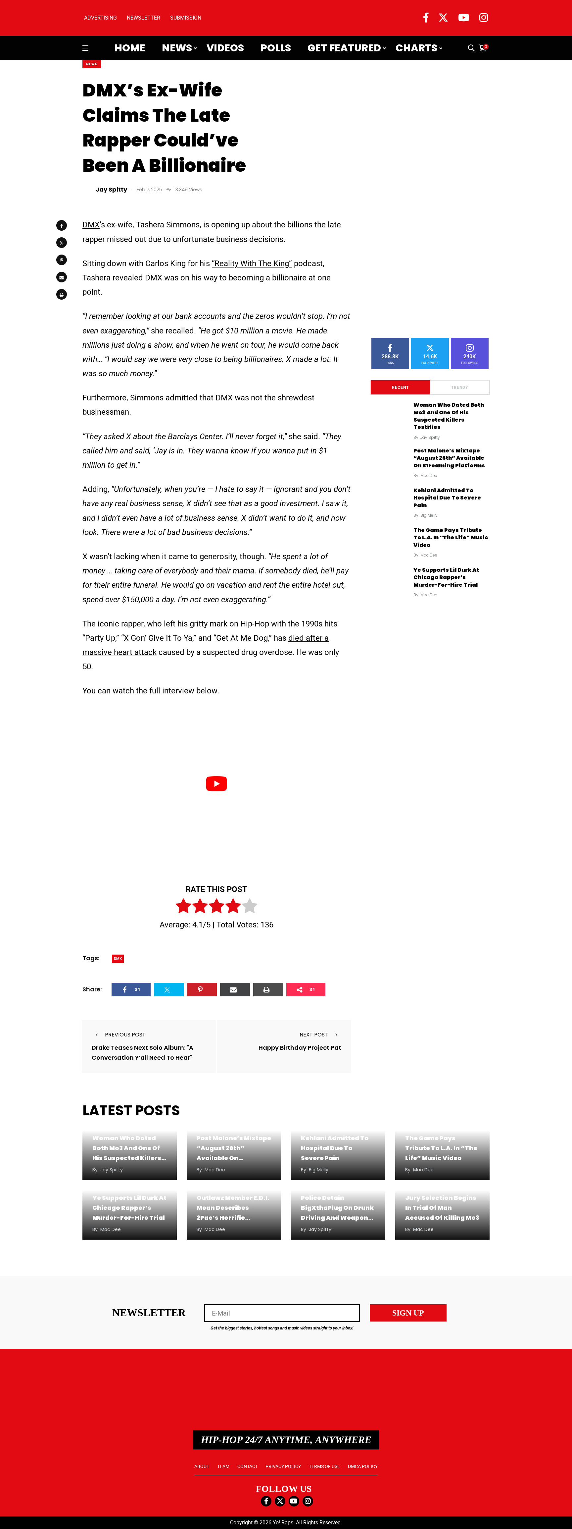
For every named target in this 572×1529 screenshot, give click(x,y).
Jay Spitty (430, 437)
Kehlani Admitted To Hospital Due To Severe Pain (447, 498)
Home (130, 48)
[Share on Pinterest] (61, 260)
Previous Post (125, 1034)
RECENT (400, 387)
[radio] (183, 907)
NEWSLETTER (143, 18)
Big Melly (429, 515)
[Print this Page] (61, 294)
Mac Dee (428, 475)
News (177, 48)
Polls (276, 48)
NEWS (92, 64)
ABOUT (201, 1466)
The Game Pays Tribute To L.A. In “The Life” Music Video (450, 537)
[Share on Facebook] (61, 225)
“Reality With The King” (252, 263)
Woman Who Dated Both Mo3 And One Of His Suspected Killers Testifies (448, 416)
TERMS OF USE (324, 1466)
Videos (225, 48)
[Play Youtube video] (216, 783)
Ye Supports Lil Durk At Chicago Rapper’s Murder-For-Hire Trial (446, 577)
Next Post (314, 1034)
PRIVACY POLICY (283, 1466)
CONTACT (247, 1466)
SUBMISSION (185, 18)
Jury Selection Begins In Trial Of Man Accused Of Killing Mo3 (442, 1208)
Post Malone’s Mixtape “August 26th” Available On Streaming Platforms (449, 458)
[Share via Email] (61, 277)
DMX (91, 224)
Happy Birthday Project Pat (300, 1048)
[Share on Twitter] (61, 242)
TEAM (223, 1466)
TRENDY (459, 387)
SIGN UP (408, 1313)
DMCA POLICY (363, 1466)
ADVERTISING (100, 18)
